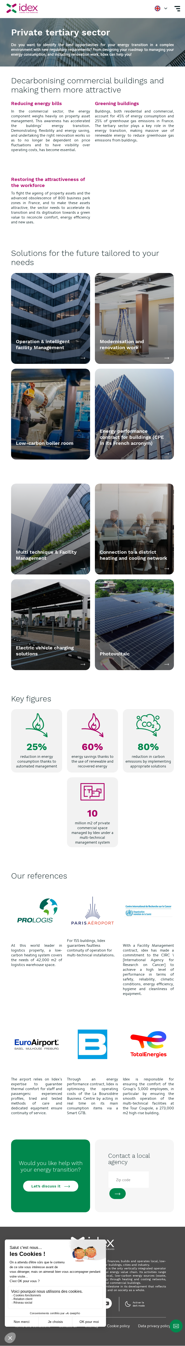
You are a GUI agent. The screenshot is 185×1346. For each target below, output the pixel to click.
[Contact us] (176, 1326)
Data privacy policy (154, 1325)
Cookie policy (118, 1325)
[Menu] (177, 8)
